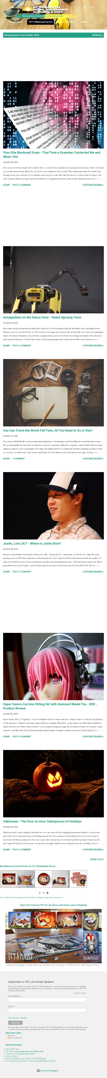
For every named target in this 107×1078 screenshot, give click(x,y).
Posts (12, 1035)
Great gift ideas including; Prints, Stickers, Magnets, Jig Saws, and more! (31, 897)
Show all (97, 35)
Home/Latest (15, 22)
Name (11, 1006)
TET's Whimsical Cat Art (40, 22)
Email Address (15, 996)
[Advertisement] (53, 62)
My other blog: (24, 1051)
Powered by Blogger (49, 1070)
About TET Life (12, 1049)
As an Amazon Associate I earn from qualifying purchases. (31, 1061)
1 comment (18, 458)
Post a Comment (21, 185)
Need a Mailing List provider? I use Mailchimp (26, 1058)
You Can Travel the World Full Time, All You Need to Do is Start (47, 430)
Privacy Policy (12, 1056)
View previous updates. (17, 1018)
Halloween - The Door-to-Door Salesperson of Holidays (42, 821)
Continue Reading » (93, 185)
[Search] (85, 7)
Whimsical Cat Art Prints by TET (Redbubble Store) (29, 866)
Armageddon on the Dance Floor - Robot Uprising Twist (42, 317)
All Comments (16, 1038)
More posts (97, 859)
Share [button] (6, 185)
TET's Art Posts (67, 22)
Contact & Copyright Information (20, 1054)
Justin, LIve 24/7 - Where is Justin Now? (32, 543)
